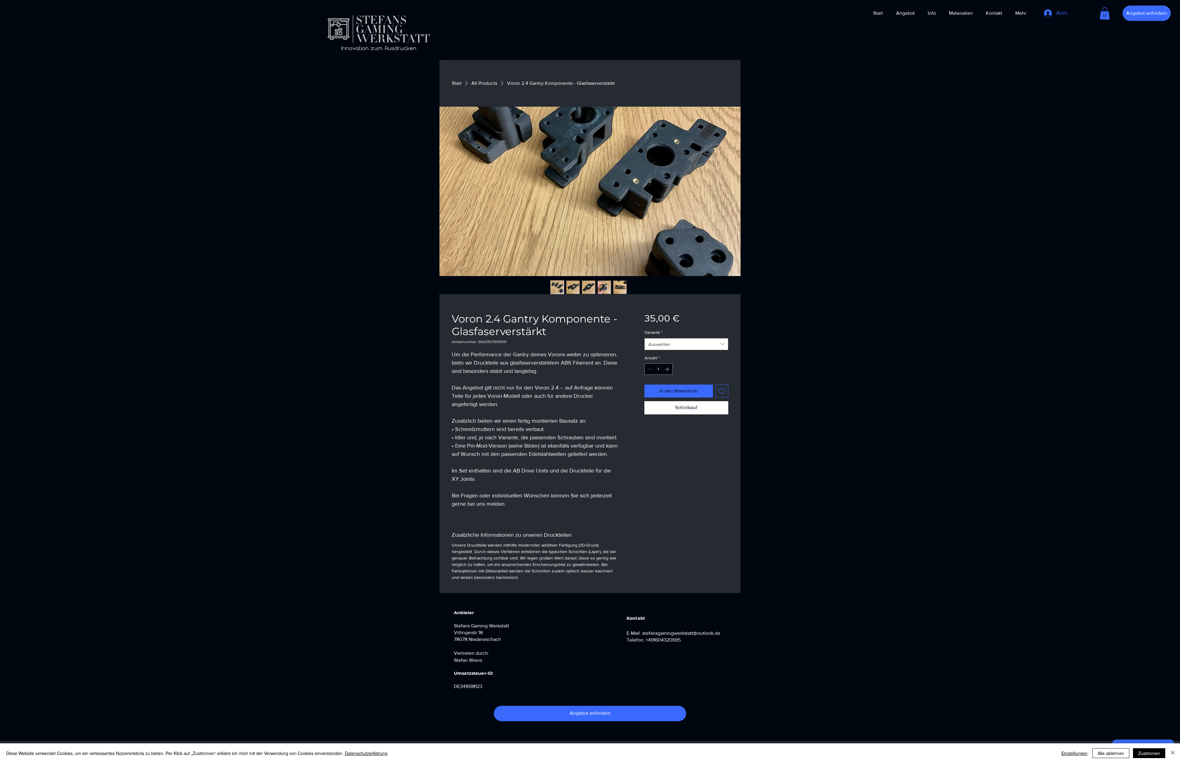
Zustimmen (1149, 753)
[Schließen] (1172, 753)
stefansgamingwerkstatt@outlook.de (681, 633)
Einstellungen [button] (1074, 753)
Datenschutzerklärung (366, 753)
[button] (1104, 13)
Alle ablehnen (1111, 753)
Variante (653, 332)
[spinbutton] (658, 369)
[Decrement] (649, 369)
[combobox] (686, 344)
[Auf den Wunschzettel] (721, 391)
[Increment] (668, 369)
